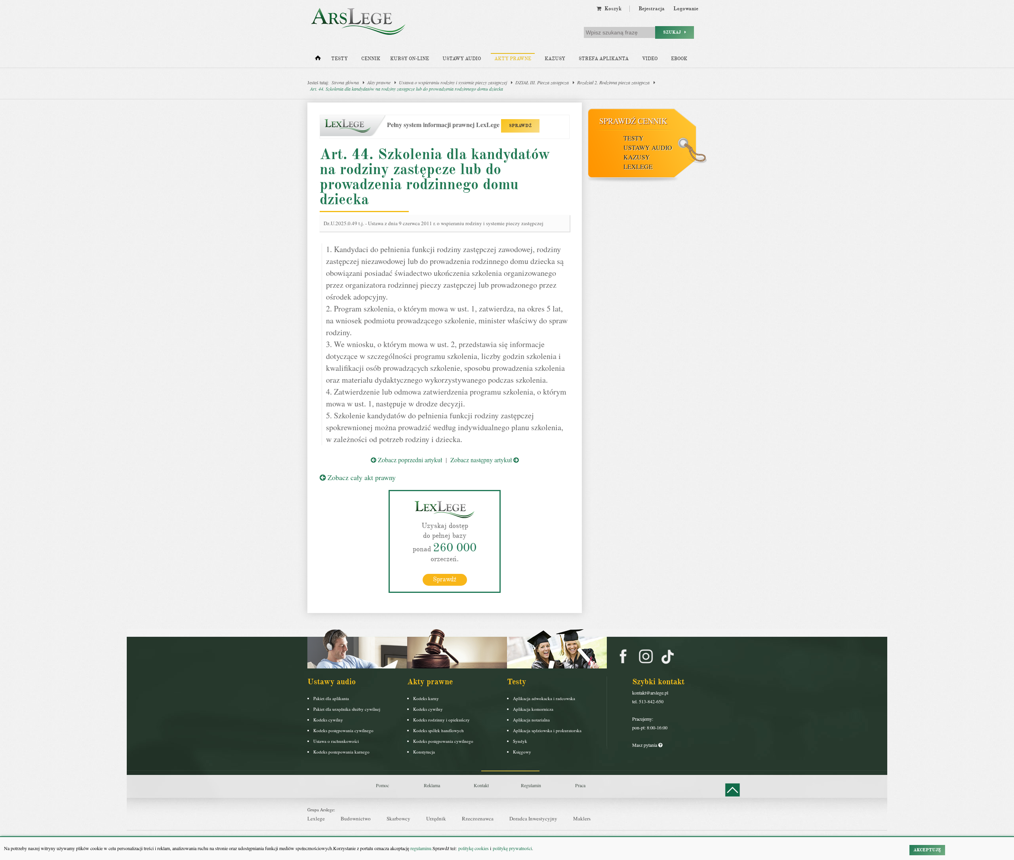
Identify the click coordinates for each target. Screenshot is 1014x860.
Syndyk (520, 741)
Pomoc (382, 785)
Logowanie (685, 9)
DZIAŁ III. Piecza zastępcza (542, 82)
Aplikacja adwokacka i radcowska (544, 698)
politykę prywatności (512, 848)
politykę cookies (473, 848)
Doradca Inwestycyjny (533, 818)
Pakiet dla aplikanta (331, 698)
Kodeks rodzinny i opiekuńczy (441, 720)
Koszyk (611, 9)
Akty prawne (512, 59)
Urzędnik (436, 818)
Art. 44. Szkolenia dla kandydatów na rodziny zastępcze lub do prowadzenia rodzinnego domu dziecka (406, 88)
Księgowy (522, 752)
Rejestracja (652, 9)
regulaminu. (421, 848)
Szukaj (673, 32)
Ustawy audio (461, 59)
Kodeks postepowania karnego (341, 752)
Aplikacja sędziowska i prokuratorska (547, 730)
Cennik (370, 59)
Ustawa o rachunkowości (336, 741)
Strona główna (345, 82)
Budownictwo (356, 818)
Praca (580, 785)
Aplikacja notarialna (531, 720)
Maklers (582, 818)
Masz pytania (645, 745)
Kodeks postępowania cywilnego (343, 730)
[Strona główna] (317, 60)
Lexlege (316, 818)
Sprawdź (444, 579)
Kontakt (481, 785)
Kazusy (555, 59)
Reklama (432, 785)
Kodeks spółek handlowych (438, 730)
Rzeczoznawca (478, 818)
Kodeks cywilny (328, 720)
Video (650, 59)
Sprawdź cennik (633, 121)
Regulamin (531, 785)
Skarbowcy (398, 818)
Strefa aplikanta (604, 59)
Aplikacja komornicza (533, 709)
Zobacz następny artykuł (481, 460)
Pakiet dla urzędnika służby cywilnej (346, 709)
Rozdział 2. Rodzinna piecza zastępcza (613, 82)
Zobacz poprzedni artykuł (409, 460)
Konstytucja (424, 752)
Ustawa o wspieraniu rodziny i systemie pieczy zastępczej (453, 82)
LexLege (638, 166)
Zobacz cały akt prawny (361, 477)
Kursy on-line (409, 59)
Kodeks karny (426, 698)
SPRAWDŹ (520, 125)
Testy (339, 59)
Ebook (679, 59)
